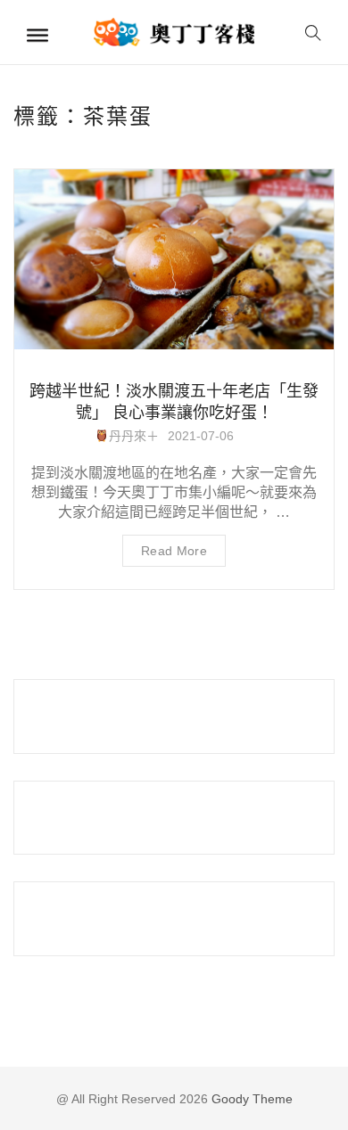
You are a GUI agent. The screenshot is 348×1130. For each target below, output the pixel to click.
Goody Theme (250, 1099)
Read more (174, 551)
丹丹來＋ (134, 436)
